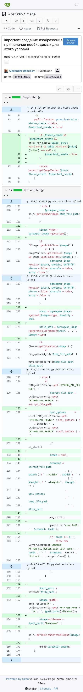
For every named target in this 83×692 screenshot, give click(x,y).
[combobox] (60, 89)
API (56, 688)
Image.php (29, 97)
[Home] (7, 4)
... (6, 61)
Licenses (45, 688)
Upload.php (31, 190)
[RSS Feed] (6, 21)
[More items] (78, 28)
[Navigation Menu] (77, 5)
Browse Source (71, 41)
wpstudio (15, 14)
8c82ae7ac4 (53, 76)
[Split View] (69, 89)
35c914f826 (22, 76)
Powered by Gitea (17, 678)
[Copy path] (39, 97)
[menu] (77, 89)
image (30, 14)
